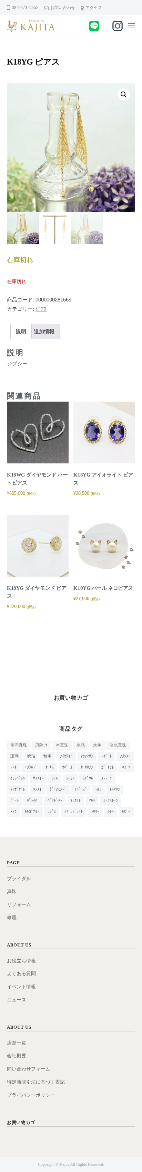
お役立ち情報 (21, 960)
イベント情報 (21, 986)
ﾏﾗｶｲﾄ (75, 800)
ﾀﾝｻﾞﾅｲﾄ (17, 789)
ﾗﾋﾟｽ (52, 811)
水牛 (97, 745)
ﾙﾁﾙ (111, 811)
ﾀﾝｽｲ (37, 789)
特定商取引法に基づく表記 (36, 1082)
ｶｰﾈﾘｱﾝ (87, 767)
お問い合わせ (62, 7)
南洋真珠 (18, 745)
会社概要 (16, 1055)
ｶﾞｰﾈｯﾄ (107, 767)
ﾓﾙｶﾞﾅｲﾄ (32, 811)
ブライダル (19, 878)
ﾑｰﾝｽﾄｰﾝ (110, 800)
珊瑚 (14, 756)
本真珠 (62, 745)
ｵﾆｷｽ (49, 767)
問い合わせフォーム (28, 1069)
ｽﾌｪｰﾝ (106, 778)
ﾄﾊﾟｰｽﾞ (80, 789)
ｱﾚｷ (13, 767)
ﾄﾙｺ (98, 789)
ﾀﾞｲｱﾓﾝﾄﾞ (58, 789)
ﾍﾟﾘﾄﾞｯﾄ (55, 800)
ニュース (16, 999)
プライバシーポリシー (31, 1095)
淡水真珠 (118, 745)
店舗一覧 (16, 1043)
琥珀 (31, 756)
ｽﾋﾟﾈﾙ (88, 778)
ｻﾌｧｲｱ (38, 778)
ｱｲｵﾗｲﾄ (66, 756)
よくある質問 (21, 973)
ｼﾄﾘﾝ (70, 778)
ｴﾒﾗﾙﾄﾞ (31, 767)
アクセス (93, 7)
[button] (124, 94)
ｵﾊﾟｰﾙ (67, 767)
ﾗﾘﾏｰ (95, 811)
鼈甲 (47, 756)
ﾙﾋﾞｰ (126, 811)
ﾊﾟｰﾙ (14, 800)
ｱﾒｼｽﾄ (125, 756)
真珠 (12, 891)
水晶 (81, 745)
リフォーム (19, 904)
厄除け (41, 745)
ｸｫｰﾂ (126, 767)
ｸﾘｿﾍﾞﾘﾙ (17, 778)
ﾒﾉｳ (13, 811)
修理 (12, 917)
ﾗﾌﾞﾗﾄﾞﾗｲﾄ (73, 811)
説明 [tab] (21, 331)
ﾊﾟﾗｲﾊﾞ (33, 800)
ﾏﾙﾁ (92, 800)
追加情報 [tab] (44, 331)
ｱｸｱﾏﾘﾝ (87, 756)
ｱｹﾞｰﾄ (106, 756)
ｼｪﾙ (55, 778)
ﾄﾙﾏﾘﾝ (115, 789)
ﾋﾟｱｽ (41, 309)
